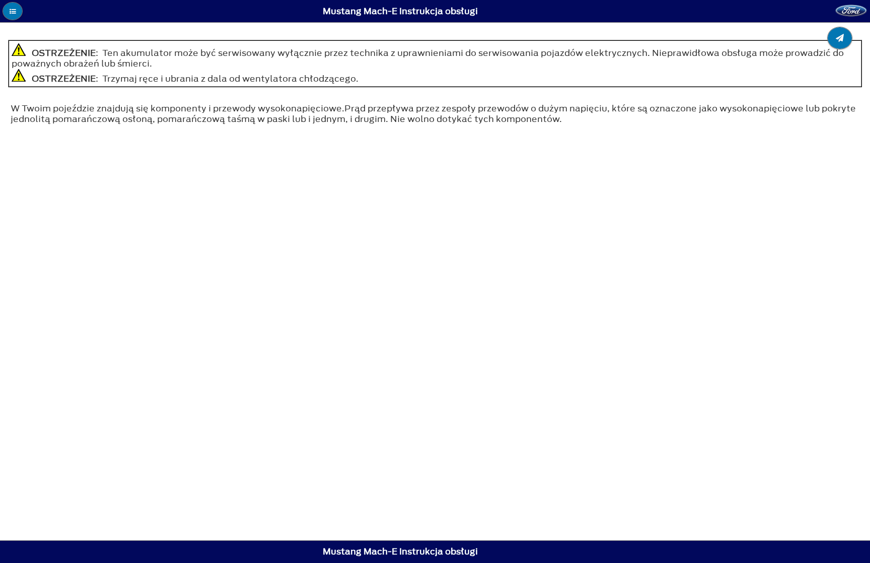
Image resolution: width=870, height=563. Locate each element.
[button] (13, 11)
